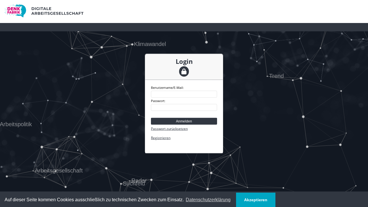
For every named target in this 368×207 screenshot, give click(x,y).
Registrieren (160, 137)
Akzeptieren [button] (255, 200)
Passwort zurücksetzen (169, 128)
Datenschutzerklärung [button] (208, 199)
